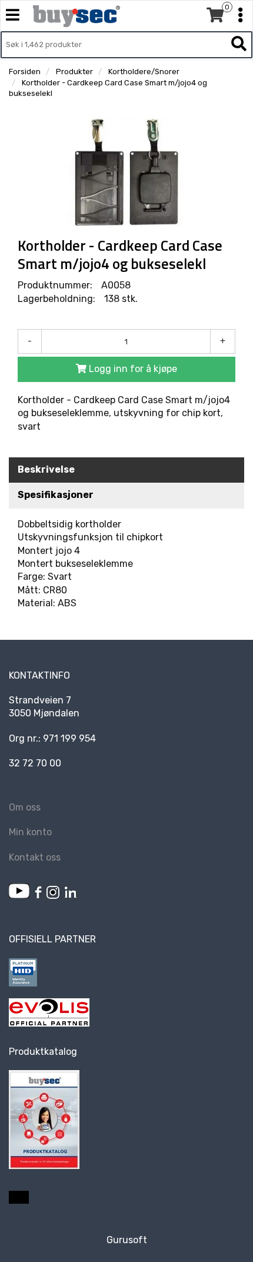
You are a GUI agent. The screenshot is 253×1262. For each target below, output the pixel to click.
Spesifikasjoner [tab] (56, 494)
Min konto (30, 832)
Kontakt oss (35, 857)
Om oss (25, 807)
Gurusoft (126, 1240)
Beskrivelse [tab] (46, 469)
